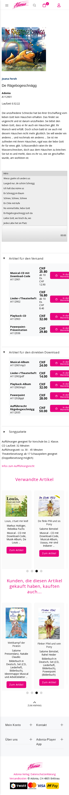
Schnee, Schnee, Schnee (15, 198)
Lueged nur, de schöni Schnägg (19, 183)
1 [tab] (27, 571)
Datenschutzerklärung (43, 774)
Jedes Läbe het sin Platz (15, 223)
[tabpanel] (16, 644)
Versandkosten (18, 778)
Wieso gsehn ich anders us (17, 178)
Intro (6, 173)
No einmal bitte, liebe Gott (17, 208)
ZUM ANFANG (35, 705)
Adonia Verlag (21, 774)
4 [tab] (41, 571)
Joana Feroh (9, 78)
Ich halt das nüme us (14, 188)
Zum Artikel (33, 556)
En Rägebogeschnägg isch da (18, 213)
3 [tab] (36, 571)
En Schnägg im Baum (14, 193)
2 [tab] (32, 571)
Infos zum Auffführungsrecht (18, 466)
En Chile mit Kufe (12, 203)
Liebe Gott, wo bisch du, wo (17, 218)
